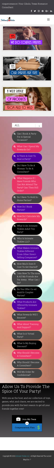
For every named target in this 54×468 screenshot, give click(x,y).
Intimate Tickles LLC (23, 456)
